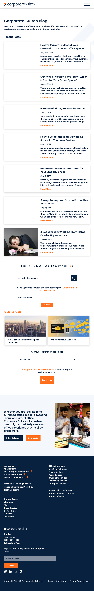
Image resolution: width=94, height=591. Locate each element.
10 (37, 266)
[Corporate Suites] (19, 4)
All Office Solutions (58, 469)
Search (74, 278)
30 (59, 266)
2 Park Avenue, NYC (13, 474)
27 (49, 266)
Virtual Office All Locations (61, 493)
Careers (8, 513)
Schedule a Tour (12, 543)
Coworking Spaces (58, 480)
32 (65, 266)
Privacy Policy (76, 581)
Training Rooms (11, 490)
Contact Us (47, 380)
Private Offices (56, 472)
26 (46, 266)
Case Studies (10, 508)
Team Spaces (55, 475)
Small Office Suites (58, 478)
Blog (6, 505)
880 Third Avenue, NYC (15, 477)
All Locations (10, 469)
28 (52, 266)
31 (62, 266)
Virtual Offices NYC (58, 496)
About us (8, 502)
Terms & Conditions (57, 581)
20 (40, 266)
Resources (9, 516)
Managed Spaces (57, 483)
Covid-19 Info (10, 511)
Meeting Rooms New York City (18, 487)
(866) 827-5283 (11, 540)
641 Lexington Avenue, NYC (17, 471)
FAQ (87, 581)
